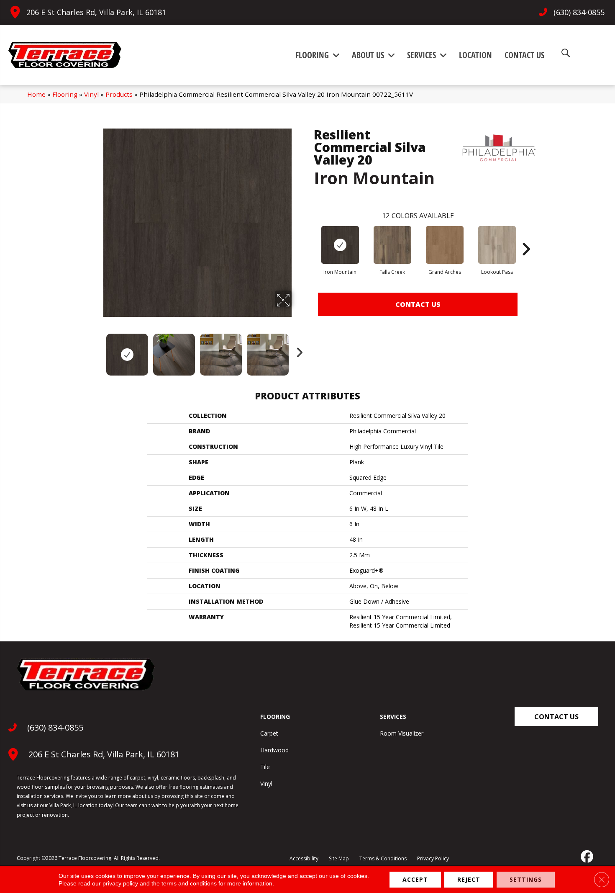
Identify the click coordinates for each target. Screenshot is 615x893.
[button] (556, 716)
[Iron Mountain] (340, 245)
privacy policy (120, 883)
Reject (468, 879)
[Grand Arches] (445, 245)
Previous (97, 350)
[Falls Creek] (392, 245)
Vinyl (91, 94)
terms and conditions (189, 883)
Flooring (64, 94)
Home (36, 94)
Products (119, 94)
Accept (415, 879)
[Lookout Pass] (497, 245)
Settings (526, 879)
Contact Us (418, 304)
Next (297, 350)
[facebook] (586, 856)
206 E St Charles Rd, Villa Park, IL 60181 (96, 12)
